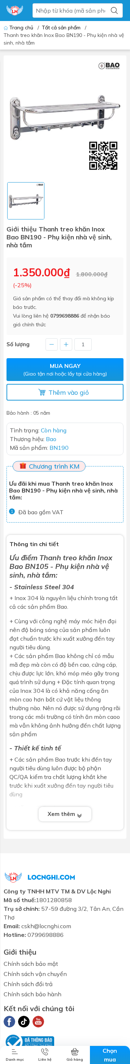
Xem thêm (62, 813)
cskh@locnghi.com (46, 926)
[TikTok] (24, 1021)
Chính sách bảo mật (31, 963)
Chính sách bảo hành (32, 994)
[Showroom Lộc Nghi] (15, 10)
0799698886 (64, 316)
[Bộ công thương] (29, 1041)
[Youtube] (38, 1021)
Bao (16, 566)
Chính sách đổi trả (28, 984)
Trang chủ (21, 27)
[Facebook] (9, 1021)
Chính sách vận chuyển (35, 973)
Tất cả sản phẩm (61, 27)
